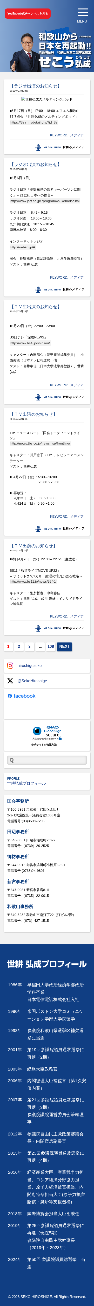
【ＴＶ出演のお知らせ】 (33, 414)
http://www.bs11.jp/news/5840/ (33, 581)
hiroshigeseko (30, 666)
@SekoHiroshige (32, 681)
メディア (77, 135)
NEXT (64, 646)
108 (50, 646)
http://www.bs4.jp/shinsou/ (30, 343)
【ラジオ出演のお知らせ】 (36, 86)
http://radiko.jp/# (22, 247)
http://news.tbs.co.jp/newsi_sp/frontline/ (40, 443)
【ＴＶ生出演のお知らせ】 (36, 306)
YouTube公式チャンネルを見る (27, 13)
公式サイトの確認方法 (44, 744)
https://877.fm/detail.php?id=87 (34, 122)
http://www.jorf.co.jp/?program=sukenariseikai (45, 201)
